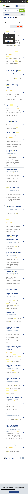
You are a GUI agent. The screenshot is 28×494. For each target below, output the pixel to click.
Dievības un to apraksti (12, 444)
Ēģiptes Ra (10, 105)
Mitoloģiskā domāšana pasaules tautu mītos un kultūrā (12, 426)
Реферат (8, 314)
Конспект (8, 52)
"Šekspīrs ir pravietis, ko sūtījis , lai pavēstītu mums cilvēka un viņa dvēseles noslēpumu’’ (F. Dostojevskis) (12, 238)
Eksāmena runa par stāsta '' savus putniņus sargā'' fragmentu (13, 206)
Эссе (7, 89)
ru (24, 1)
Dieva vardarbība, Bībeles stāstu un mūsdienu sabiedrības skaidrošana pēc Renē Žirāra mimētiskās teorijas (13, 292)
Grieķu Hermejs (11, 121)
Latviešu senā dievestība (12, 413)
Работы (7, 26)
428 (13, 458)
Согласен (14, 491)
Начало (5, 17)
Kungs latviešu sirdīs (13, 219)
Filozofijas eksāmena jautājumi (14, 397)
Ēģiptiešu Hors (11, 169)
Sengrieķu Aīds (11, 271)
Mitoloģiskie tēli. (12, 51)
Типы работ (21, 6)
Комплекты (13, 26)
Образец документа (10, 429)
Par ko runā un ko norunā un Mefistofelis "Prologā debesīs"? (13, 86)
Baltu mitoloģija (10, 312)
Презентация (9, 106)
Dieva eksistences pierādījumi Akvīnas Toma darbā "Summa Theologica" (13, 348)
